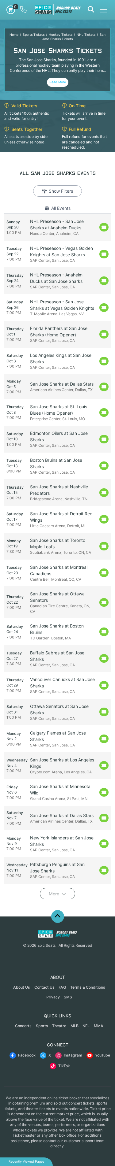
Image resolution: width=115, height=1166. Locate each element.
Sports (42, 1025)
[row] (57, 227)
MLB (75, 1025)
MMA (98, 1025)
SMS (68, 997)
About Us (21, 987)
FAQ (62, 987)
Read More (57, 82)
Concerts (23, 1025)
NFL (86, 1025)
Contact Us (44, 987)
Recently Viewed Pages (26, 1162)
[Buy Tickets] (104, 227)
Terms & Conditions (87, 987)
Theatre (59, 1025)
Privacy (53, 997)
